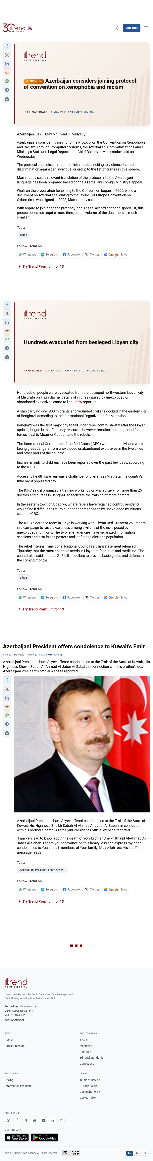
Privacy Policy (88, 1086)
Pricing (9, 1080)
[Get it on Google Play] (44, 1137)
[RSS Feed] (61, 1120)
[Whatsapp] (8, 1120)
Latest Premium (15, 1045)
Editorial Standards (91, 1057)
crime (23, 234)
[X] (25, 1120)
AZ (137, 1153)
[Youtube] (34, 1120)
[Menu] (146, 28)
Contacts (85, 1051)
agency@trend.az (14, 1019)
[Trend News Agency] (16, 983)
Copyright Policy (90, 1091)
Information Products (18, 1086)
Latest (9, 1040)
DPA (78, 402)
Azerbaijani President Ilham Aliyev (42, 869)
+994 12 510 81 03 (15, 1015)
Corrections (87, 1063)
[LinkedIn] (52, 1120)
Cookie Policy (88, 1097)
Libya (23, 577)
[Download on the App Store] (17, 1137)
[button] (7, 46)
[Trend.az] (17, 28)
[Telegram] (43, 1120)
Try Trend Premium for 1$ (43, 266)
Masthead (86, 1045)
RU (144, 1153)
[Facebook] (17, 1120)
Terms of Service (90, 1080)
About (83, 1040)
